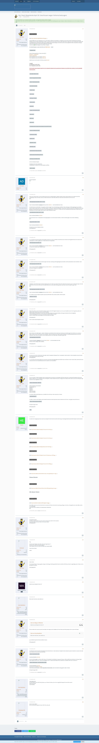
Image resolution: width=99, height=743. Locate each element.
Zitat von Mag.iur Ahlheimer (36, 622)
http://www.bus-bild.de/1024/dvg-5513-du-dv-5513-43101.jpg (41, 429)
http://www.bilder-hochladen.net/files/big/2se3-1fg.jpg (40, 502)
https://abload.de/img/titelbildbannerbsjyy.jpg (38, 38)
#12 (82, 517)
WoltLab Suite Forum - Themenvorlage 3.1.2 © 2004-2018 (49, 739)
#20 (82, 701)
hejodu (39, 510)
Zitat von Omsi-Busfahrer (36, 633)
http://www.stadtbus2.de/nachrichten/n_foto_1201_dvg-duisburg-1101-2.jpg (43, 473)
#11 (82, 416)
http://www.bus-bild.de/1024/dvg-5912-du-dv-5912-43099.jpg (41, 463)
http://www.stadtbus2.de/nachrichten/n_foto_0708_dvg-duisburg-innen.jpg (43, 488)
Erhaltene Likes (19, 39)
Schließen (82, 741)
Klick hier (44, 56)
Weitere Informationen (77, 741)
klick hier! (47, 60)
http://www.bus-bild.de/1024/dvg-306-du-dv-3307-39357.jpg (41, 446)
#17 (82, 619)
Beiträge (18, 40)
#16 (82, 596)
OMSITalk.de (47, 47)
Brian (20, 16)
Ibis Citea (39, 170)
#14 (82, 559)
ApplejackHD (39, 230)
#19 (82, 679)
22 (24, 25)
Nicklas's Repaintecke (33, 55)
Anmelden (79, 1)
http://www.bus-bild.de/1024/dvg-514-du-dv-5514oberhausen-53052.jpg (43, 455)
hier (16, 22)
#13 (82, 539)
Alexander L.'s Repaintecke (33, 54)
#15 (82, 582)
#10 (82, 375)
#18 (82, 648)
